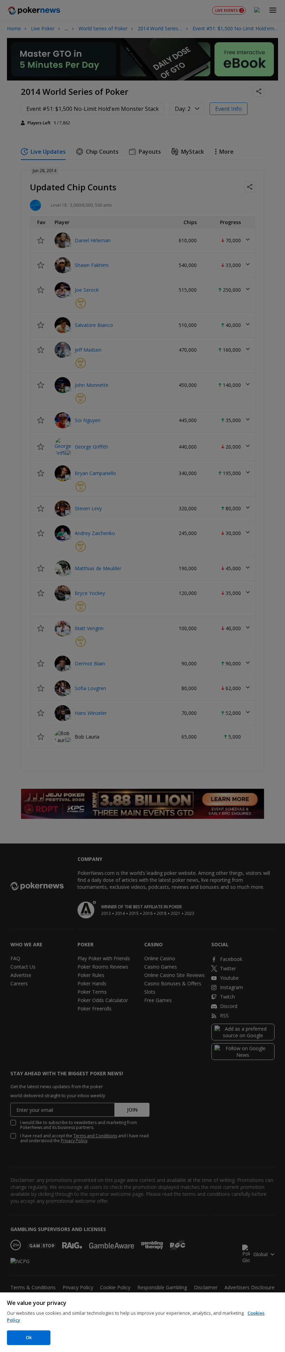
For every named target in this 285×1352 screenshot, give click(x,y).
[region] (142, 1322)
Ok (29, 1337)
